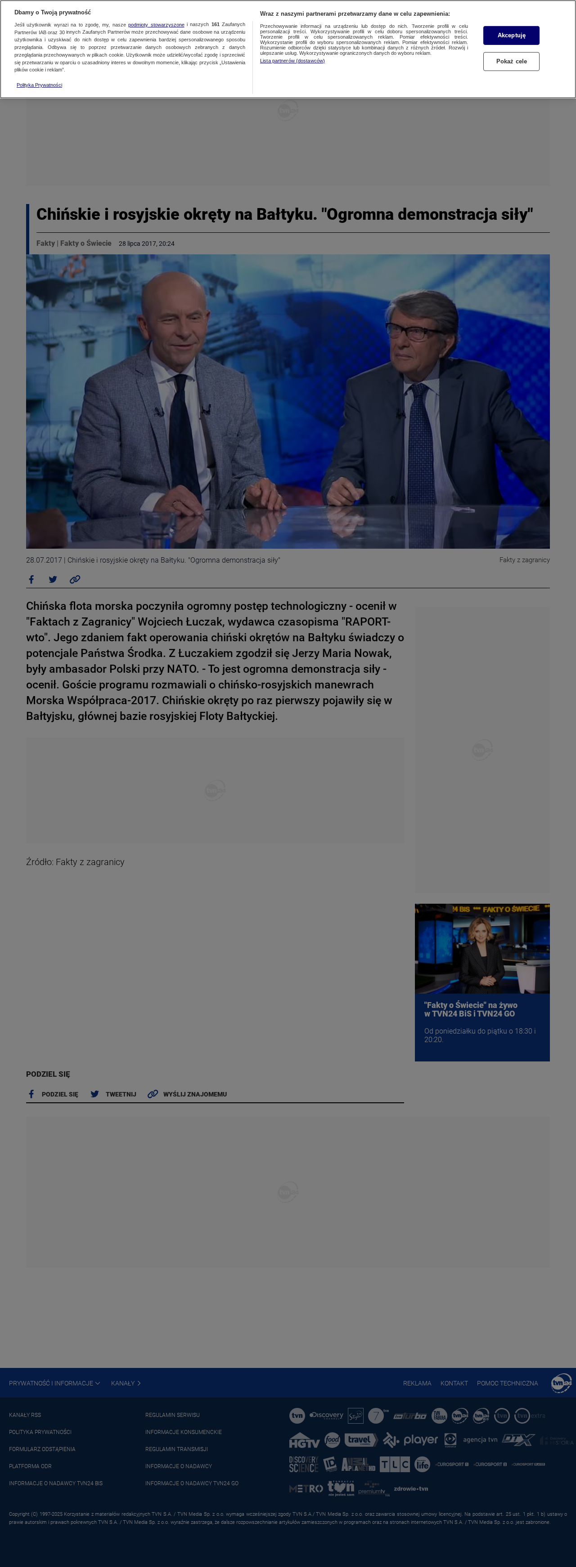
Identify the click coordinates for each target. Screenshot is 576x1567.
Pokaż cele (511, 61)
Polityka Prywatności (39, 85)
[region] (288, 49)
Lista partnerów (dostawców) (292, 60)
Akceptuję (512, 35)
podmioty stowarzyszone (156, 24)
